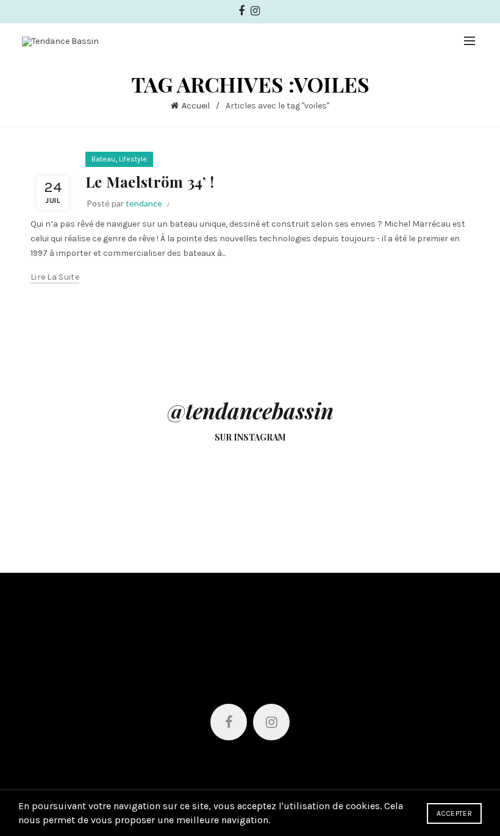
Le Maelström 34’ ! (149, 181)
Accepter (454, 813)
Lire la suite (54, 277)
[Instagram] (271, 722)
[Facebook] (228, 722)
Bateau (103, 159)
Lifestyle (133, 159)
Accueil (196, 106)
